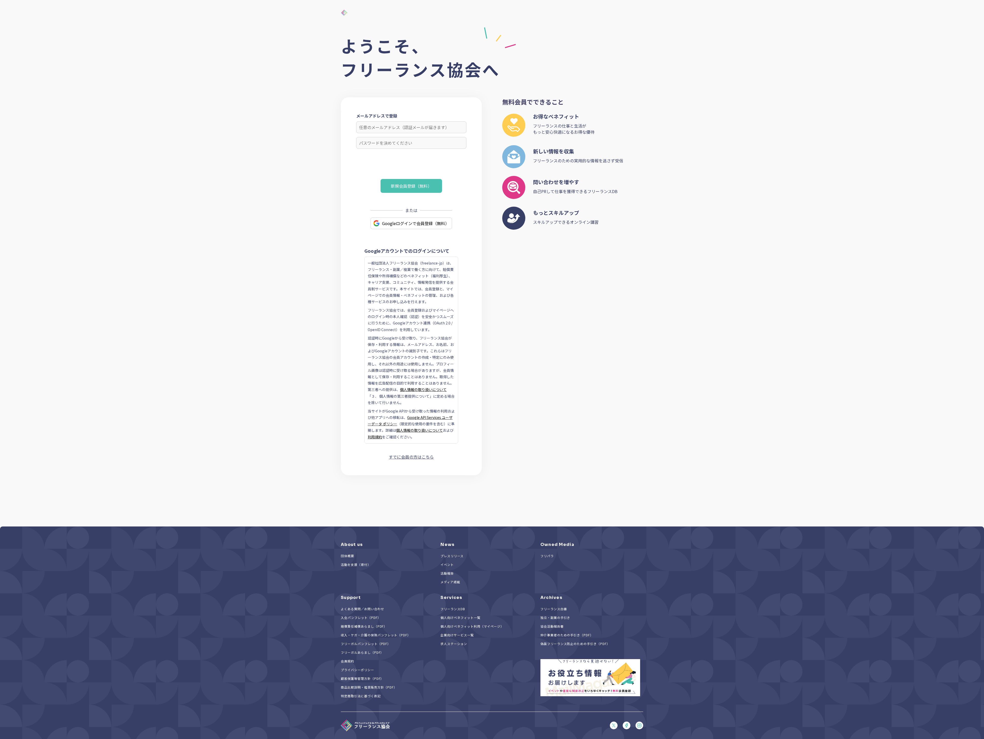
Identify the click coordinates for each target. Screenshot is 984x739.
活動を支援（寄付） (356, 564)
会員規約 (347, 661)
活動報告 (447, 573)
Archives (551, 597)
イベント (447, 564)
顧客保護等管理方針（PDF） (362, 678)
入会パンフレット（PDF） (361, 617)
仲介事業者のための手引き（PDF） (566, 635)
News (447, 544)
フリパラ (547, 556)
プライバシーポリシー (357, 670)
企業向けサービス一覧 (457, 635)
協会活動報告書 (552, 626)
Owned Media (557, 544)
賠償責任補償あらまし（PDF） (364, 626)
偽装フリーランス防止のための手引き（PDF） (575, 643)
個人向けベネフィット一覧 (460, 617)
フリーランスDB (452, 609)
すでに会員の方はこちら (411, 457)
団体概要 (347, 556)
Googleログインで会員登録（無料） (415, 223)
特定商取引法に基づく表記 (361, 696)
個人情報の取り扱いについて (423, 389)
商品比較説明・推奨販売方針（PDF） (369, 687)
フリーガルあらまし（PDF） (362, 652)
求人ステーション (453, 643)
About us (352, 544)
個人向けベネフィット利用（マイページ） (472, 626)
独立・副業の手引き (555, 617)
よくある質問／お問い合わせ (362, 609)
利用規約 (375, 436)
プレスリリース (452, 556)
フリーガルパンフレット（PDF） (366, 643)
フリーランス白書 (553, 609)
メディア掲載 (450, 582)
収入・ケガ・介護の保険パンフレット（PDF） (376, 635)
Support (351, 597)
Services (451, 597)
